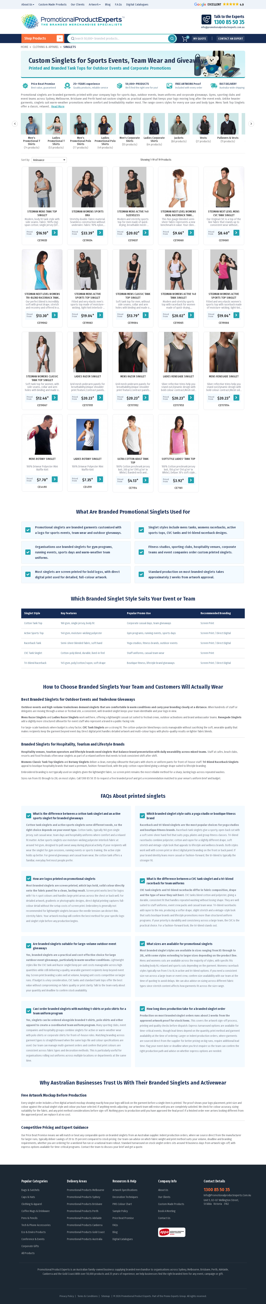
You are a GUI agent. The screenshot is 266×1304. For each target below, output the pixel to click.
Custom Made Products (171, 1204)
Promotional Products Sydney (83, 1197)
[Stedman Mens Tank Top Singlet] (42, 187)
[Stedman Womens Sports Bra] (87, 187)
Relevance (50, 159)
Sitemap (105, 1296)
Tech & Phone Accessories (36, 1225)
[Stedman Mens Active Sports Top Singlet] (87, 269)
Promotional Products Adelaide (84, 1218)
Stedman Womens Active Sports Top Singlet (224, 295)
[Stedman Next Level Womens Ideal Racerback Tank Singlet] (178, 187)
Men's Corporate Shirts (130, 139)
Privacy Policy (67, 1296)
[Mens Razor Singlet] (133, 352)
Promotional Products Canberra (84, 1225)
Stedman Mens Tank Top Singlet (42, 213)
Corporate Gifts (30, 1246)
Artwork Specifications (125, 1190)
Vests (203, 138)
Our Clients (164, 1197)
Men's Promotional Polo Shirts (80, 141)
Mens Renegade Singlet (224, 376)
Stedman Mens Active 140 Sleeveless (133, 213)
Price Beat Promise (123, 1218)
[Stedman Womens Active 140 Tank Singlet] (178, 269)
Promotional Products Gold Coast (86, 1232)
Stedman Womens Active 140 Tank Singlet (178, 295)
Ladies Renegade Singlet (178, 376)
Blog (115, 1232)
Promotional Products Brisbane (84, 1204)
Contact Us (164, 1218)
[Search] (172, 38)
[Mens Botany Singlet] (42, 434)
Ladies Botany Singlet (87, 459)
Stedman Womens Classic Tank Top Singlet (42, 378)
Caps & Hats (28, 1197)
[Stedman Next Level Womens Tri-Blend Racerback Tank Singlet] (42, 269)
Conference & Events (33, 1239)
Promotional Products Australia (84, 1239)
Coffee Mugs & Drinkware (35, 1211)
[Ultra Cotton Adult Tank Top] (133, 434)
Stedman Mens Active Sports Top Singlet (87, 295)
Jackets (178, 138)
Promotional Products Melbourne (85, 1190)
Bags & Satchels (30, 1190)
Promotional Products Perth (82, 1211)
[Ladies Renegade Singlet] (178, 352)
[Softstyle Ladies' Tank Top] (178, 434)
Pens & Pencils (29, 1218)
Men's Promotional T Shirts (31, 141)
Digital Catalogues (123, 1239)
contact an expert (230, 38)
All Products (28, 1253)
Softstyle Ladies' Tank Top (178, 459)
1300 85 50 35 (217, 1189)
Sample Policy (120, 1211)
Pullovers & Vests (228, 138)
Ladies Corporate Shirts (154, 139)
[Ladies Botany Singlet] (87, 434)
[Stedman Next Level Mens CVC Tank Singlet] (224, 187)
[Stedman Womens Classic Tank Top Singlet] (42, 352)
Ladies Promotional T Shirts (56, 141)
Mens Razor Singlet (133, 376)
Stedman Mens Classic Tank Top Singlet (133, 295)
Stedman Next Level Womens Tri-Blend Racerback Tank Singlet (42, 296)
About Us (163, 1190)
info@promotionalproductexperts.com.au (223, 27)
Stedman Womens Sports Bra (88, 213)
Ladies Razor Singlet (87, 376)
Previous (15, 124)
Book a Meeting (166, 1211)
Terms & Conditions (88, 1296)
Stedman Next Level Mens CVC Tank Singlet (224, 213)
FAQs (115, 1225)
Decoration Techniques (125, 1197)
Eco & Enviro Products (33, 1232)
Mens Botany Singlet (42, 459)
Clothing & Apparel (31, 1204)
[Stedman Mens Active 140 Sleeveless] (133, 187)
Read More (57, 106)
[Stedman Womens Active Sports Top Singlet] (224, 269)
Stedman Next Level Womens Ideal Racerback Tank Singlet (178, 213)
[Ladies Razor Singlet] (87, 352)
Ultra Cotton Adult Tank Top (133, 460)
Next (251, 124)
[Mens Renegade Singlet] (224, 352)
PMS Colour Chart (122, 1204)
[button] (219, 4)
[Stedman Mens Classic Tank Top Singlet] (133, 269)
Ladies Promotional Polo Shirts (105, 141)
